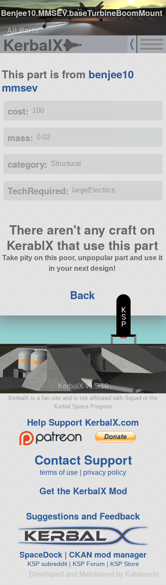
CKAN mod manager (108, 554)
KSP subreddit (47, 563)
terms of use (59, 472)
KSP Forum (89, 563)
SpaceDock (40, 554)
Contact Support (83, 459)
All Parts (23, 30)
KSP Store (124, 563)
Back (82, 294)
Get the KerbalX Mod (83, 490)
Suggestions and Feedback (83, 515)
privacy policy (104, 472)
